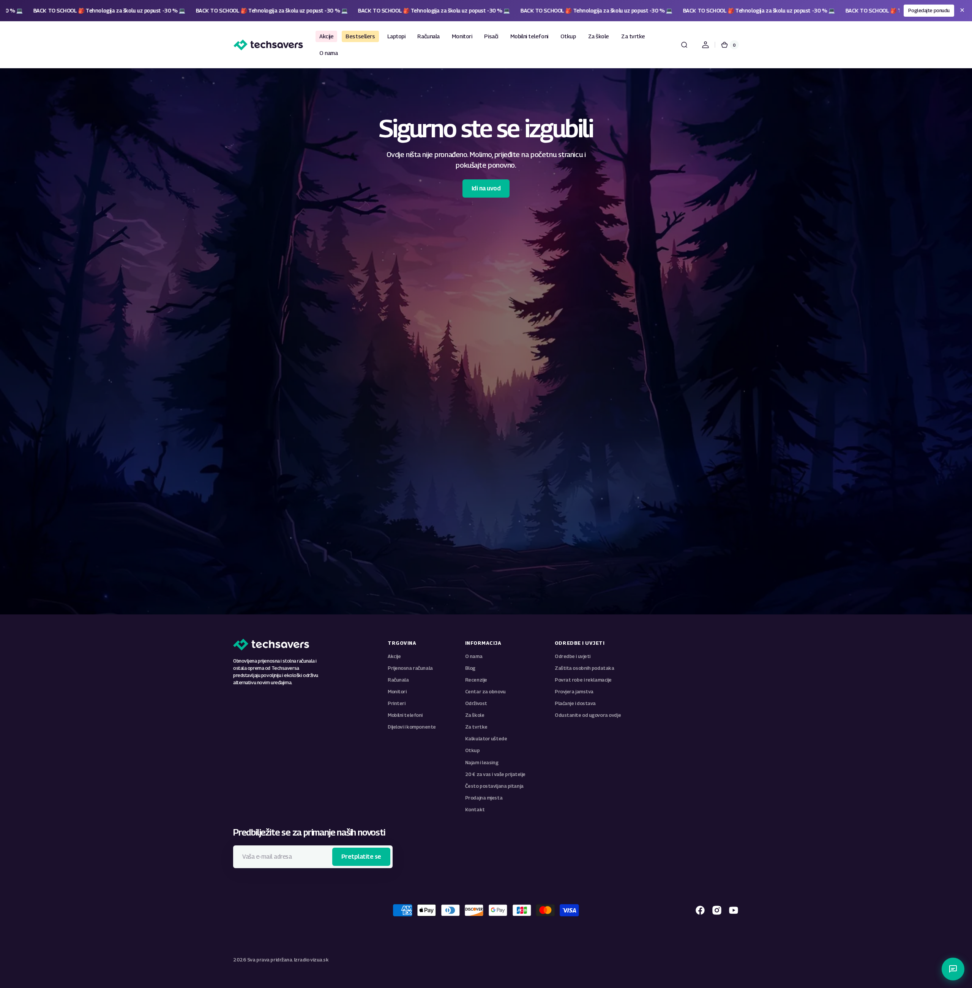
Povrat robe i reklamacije (583, 680)
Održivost (476, 703)
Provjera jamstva (574, 691)
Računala (398, 680)
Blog (470, 668)
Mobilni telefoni (405, 715)
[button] (684, 44)
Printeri (396, 703)
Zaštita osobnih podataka (584, 668)
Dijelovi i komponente (412, 727)
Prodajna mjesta (483, 798)
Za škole (474, 715)
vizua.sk (319, 960)
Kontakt (475, 809)
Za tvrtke (476, 727)
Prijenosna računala (410, 668)
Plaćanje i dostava (575, 703)
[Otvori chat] (953, 969)
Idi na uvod (486, 188)
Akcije (394, 656)
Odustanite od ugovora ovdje (588, 715)
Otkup (472, 750)
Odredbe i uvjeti (572, 656)
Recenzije (476, 680)
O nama (473, 656)
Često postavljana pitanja (494, 786)
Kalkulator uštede (486, 738)
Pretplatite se (361, 856)
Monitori (397, 691)
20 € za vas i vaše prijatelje (495, 774)
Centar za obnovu (485, 691)
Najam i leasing (481, 762)
